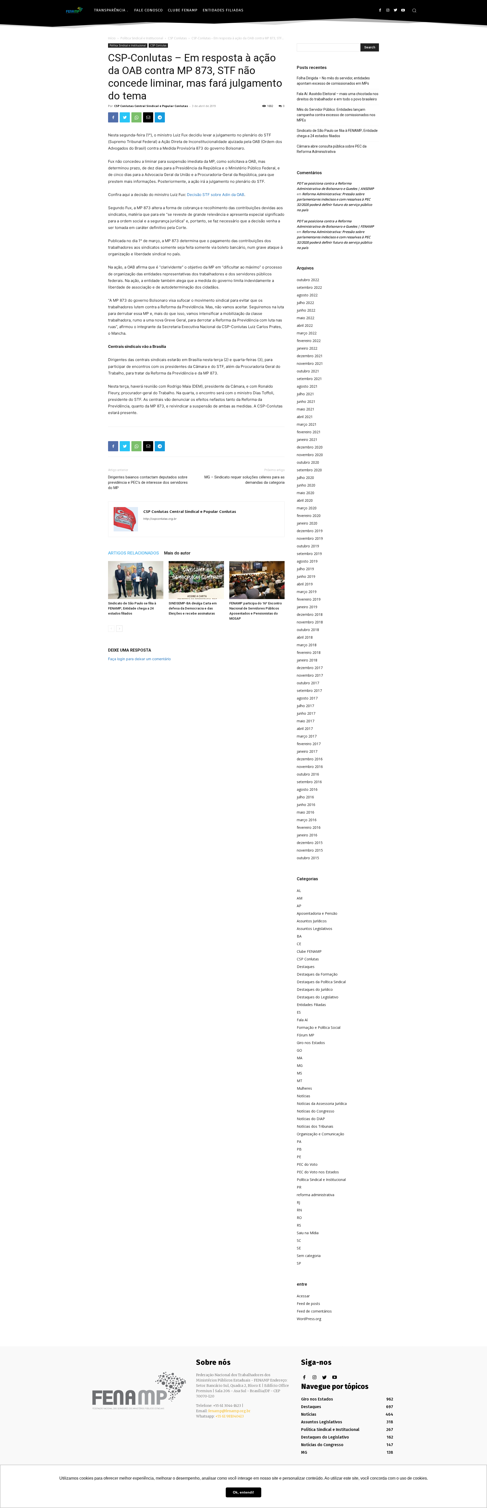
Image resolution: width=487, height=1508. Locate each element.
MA (299, 1057)
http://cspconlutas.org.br (160, 518)
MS (299, 1073)
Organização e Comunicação (320, 1134)
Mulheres (304, 1088)
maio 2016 (305, 812)
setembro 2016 (309, 781)
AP (299, 905)
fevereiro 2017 (309, 743)
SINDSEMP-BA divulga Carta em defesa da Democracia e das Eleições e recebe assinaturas (193, 608)
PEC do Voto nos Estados (318, 1172)
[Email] (148, 117)
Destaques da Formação (317, 974)
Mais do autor (177, 552)
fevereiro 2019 (309, 599)
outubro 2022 (308, 279)
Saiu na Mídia (308, 1232)
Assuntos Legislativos (314, 928)
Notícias (303, 1095)
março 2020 (307, 508)
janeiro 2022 (307, 348)
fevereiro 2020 (309, 515)
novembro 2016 (310, 766)
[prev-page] (111, 628)
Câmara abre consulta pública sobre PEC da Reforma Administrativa (332, 149)
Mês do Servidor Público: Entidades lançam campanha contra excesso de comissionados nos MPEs (336, 114)
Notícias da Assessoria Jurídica (322, 1103)
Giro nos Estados (311, 1042)
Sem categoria (309, 1255)
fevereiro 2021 (309, 431)
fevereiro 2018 (309, 652)
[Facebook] (380, 10)
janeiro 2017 (307, 751)
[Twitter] (395, 10)
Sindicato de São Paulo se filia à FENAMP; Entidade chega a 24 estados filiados (132, 608)
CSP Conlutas (177, 38)
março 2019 (307, 591)
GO (299, 1050)
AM (299, 898)
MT (299, 1080)
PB (299, 1149)
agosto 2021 (307, 386)
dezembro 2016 (310, 759)
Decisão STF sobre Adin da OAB (215, 194)
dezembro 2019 (310, 530)
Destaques (306, 966)
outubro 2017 (308, 682)
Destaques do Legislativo (317, 997)
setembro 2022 (309, 287)
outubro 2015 (308, 857)
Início (112, 38)
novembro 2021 (310, 363)
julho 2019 (305, 568)
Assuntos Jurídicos (312, 921)
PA (299, 1141)
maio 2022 (305, 317)
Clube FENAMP (309, 951)
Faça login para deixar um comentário (139, 659)
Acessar (303, 1296)
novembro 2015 (310, 850)
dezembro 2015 (310, 842)
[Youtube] (402, 10)
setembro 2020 (309, 470)
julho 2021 (305, 393)
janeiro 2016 (307, 835)
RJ (298, 1202)
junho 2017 (306, 713)
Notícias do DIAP (311, 1118)
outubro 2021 (308, 371)
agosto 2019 (307, 561)
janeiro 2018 (307, 660)
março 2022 (307, 333)
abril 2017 (305, 728)
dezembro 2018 (310, 614)
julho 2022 (305, 302)
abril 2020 (305, 500)
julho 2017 (305, 705)
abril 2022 (305, 325)
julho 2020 (305, 477)
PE (299, 1156)
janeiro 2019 (307, 606)
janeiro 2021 (307, 439)
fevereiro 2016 (309, 827)
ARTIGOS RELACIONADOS (133, 552)
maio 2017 (305, 721)
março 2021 (307, 424)
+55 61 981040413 (229, 1416)
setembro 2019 (309, 553)
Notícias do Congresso (315, 1111)
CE (299, 943)
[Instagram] (387, 10)
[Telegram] (160, 117)
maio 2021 (305, 409)
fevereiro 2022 (309, 340)
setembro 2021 (309, 378)
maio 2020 (305, 492)
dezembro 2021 (310, 355)
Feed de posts (308, 1303)
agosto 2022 (307, 295)
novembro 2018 (310, 622)
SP (299, 1263)
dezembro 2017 (310, 667)
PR (299, 1187)
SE (299, 1248)
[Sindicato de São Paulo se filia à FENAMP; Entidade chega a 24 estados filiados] (135, 580)
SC (299, 1240)
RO (299, 1217)
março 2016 (307, 819)
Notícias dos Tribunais (315, 1126)
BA (299, 936)
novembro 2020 (310, 454)
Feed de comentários (314, 1311)
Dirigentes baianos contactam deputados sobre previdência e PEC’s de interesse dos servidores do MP (148, 482)
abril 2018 (305, 637)
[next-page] (119, 628)
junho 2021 (306, 401)
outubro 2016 (308, 774)
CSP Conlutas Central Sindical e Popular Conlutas (151, 106)
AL (299, 890)
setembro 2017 (309, 690)
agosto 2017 (307, 698)
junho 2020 (306, 485)
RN (299, 1210)
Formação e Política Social (318, 1027)
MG (300, 1065)
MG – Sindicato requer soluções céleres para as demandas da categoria (244, 480)
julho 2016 (305, 797)
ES (299, 1012)
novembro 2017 (310, 675)
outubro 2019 (308, 546)
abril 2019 (305, 584)
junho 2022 (306, 310)
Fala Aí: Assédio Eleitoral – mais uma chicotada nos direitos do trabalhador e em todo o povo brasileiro (337, 96)
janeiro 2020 (307, 523)
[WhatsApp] (136, 117)
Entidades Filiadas (311, 1004)
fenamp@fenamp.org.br (229, 1411)
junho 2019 (306, 576)
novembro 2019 (310, 538)
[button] (414, 10)
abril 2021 (305, 416)
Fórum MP (305, 1035)
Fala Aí (302, 1019)
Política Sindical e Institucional (141, 38)
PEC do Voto (307, 1164)
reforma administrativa (315, 1194)
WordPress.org (309, 1318)
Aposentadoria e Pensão (317, 913)
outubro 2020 (308, 462)
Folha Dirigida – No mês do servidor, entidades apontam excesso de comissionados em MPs (333, 80)
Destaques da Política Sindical (321, 981)
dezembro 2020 (310, 447)
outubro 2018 (308, 629)
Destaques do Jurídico (315, 989)
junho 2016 (306, 804)
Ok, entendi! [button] (243, 1492)
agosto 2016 (307, 789)
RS (299, 1225)
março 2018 (307, 644)
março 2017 (307, 736)
